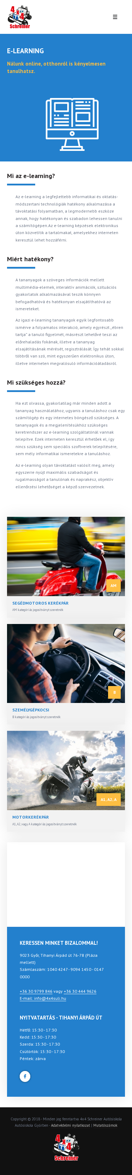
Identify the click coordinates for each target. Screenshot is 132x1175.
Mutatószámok (105, 1125)
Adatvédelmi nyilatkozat (70, 1125)
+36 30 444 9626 (80, 991)
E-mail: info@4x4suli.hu (43, 998)
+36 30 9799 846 (36, 991)
